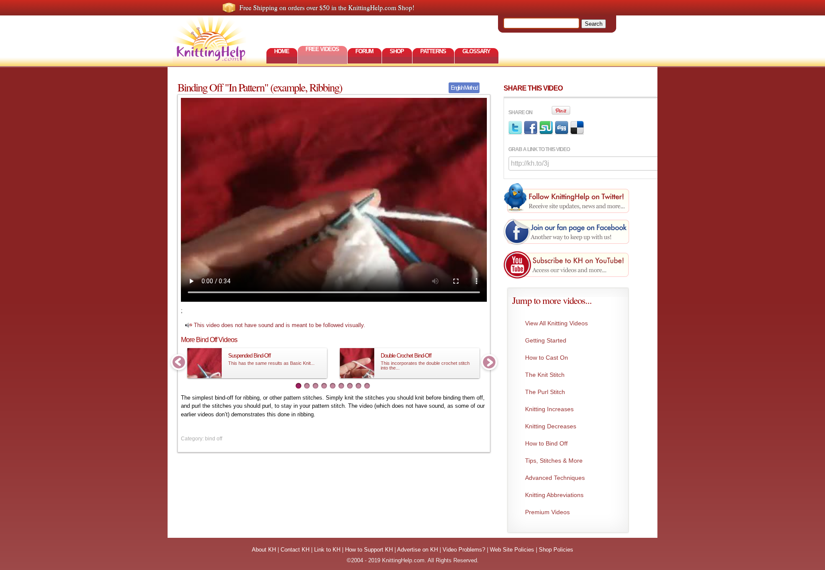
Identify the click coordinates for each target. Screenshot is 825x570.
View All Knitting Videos (556, 323)
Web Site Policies (512, 549)
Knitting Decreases (550, 426)
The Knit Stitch (545, 374)
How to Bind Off (546, 443)
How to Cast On (546, 357)
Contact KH (295, 549)
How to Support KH (369, 549)
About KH (264, 549)
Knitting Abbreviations (554, 494)
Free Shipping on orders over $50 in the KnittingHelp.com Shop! (326, 7)
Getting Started (545, 340)
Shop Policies (556, 549)
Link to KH (327, 549)
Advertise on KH (417, 549)
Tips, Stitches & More (554, 460)
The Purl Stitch (545, 391)
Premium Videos (547, 512)
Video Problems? (464, 549)
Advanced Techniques (555, 477)
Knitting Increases (549, 409)
